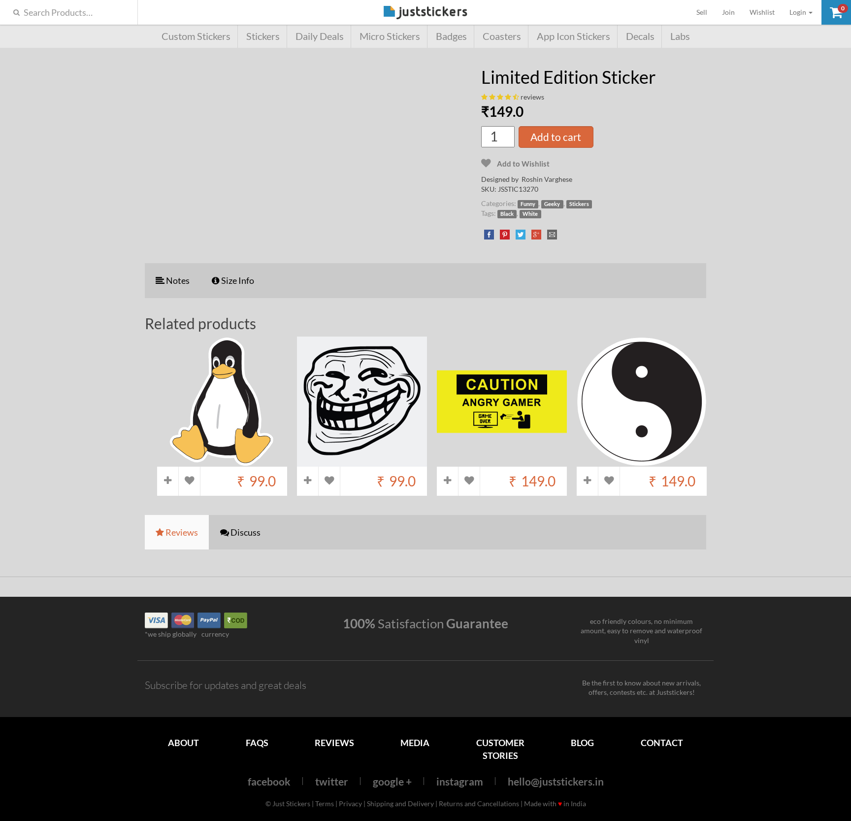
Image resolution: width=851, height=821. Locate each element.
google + (392, 781)
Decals (640, 36)
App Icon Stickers (573, 36)
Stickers (263, 36)
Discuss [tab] (245, 532)
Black (507, 214)
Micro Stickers (390, 36)
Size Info (237, 280)
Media (414, 742)
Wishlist (762, 12)
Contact (662, 742)
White (530, 214)
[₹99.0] (222, 461)
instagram (459, 781)
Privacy (350, 803)
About (183, 742)
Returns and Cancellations (479, 803)
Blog (582, 742)
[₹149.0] (502, 461)
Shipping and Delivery (400, 803)
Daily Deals (319, 36)
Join (728, 12)
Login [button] (798, 12)
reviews (532, 97)
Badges (451, 36)
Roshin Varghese (547, 179)
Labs (680, 36)
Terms (324, 803)
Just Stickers (425, 13)
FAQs (257, 742)
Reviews (334, 742)
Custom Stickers (196, 36)
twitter (331, 781)
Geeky (552, 204)
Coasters (502, 36)
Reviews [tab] (181, 532)
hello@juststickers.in (556, 781)
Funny (528, 204)
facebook (269, 781)
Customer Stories (500, 748)
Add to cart (555, 137)
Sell (705, 11)
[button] (836, 12)
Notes (177, 280)
